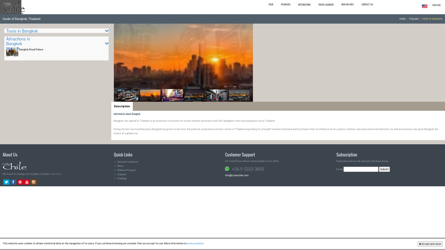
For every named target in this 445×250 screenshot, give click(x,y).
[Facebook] (13, 182)
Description (122, 106)
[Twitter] (6, 182)
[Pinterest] (20, 182)
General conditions (127, 161)
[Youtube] (27, 182)
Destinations (304, 4)
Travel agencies (326, 4)
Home (402, 19)
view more (55, 174)
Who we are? (347, 4)
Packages (285, 4)
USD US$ (436, 5)
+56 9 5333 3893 (248, 169)
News (120, 166)
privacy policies (195, 243)
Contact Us (367, 4)
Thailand (414, 19)
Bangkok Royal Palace (31, 49)
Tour (270, 4)
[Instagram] (34, 182)
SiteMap (122, 178)
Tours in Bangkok (22, 31)
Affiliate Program (126, 170)
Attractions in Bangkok (18, 41)
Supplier (121, 174)
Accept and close (431, 244)
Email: (339, 169)
